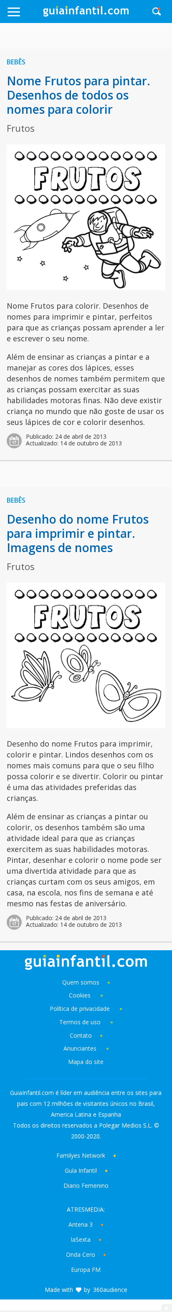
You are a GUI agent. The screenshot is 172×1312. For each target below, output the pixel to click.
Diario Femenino (86, 1185)
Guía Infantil (81, 1170)
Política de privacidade (80, 1009)
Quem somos (80, 982)
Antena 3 (80, 1224)
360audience (110, 1290)
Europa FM (86, 1270)
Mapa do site (86, 1062)
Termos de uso (80, 1022)
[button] (24, 15)
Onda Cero (80, 1254)
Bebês (16, 61)
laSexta (81, 1239)
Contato (81, 1035)
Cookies (80, 995)
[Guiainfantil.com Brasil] (86, 14)
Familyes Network (80, 1155)
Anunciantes (79, 1048)
